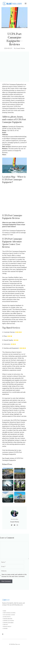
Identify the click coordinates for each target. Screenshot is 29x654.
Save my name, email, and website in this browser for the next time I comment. (14, 575)
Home (4, 610)
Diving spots (6, 616)
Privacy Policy (7, 626)
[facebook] (2, 634)
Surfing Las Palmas (8, 620)
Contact (5, 624)
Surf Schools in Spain (9, 612)
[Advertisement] (14, 66)
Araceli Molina (20, 48)
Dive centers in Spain (9, 614)
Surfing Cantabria (8, 622)
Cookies (5, 628)
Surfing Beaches (7, 618)
